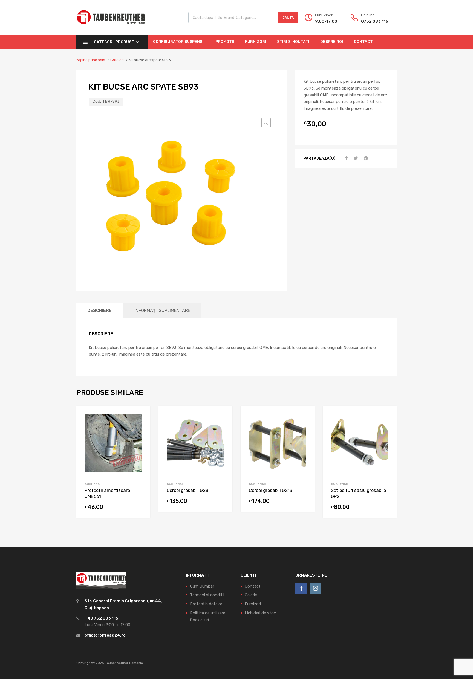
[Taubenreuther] (110, 27)
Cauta (288, 17)
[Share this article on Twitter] (355, 158)
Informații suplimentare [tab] (162, 310)
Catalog (117, 60)
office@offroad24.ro (105, 635)
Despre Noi (331, 41)
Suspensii (93, 484)
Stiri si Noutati (293, 41)
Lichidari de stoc (260, 613)
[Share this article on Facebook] (345, 158)
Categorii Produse (114, 42)
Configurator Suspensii (178, 41)
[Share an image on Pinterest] (365, 158)
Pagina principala (90, 60)
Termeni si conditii (207, 594)
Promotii (224, 41)
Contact (363, 41)
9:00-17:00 (326, 21)
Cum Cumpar (202, 586)
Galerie (251, 594)
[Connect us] (301, 588)
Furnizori (255, 41)
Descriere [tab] (99, 310)
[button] (266, 122)
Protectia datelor (206, 603)
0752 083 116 (374, 21)
